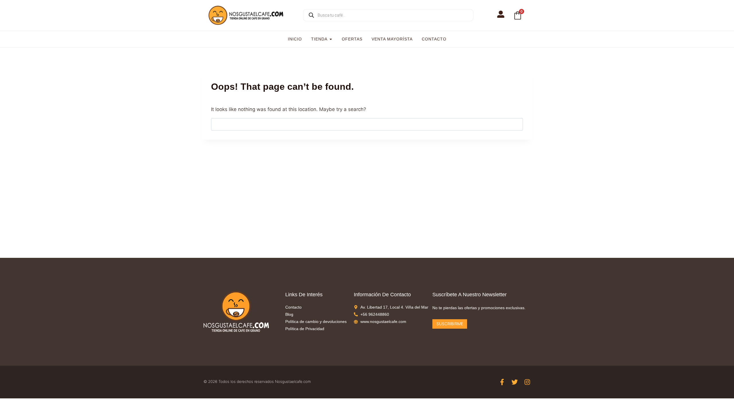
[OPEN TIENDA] (331, 39)
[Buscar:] (367, 124)
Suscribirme (449, 323)
